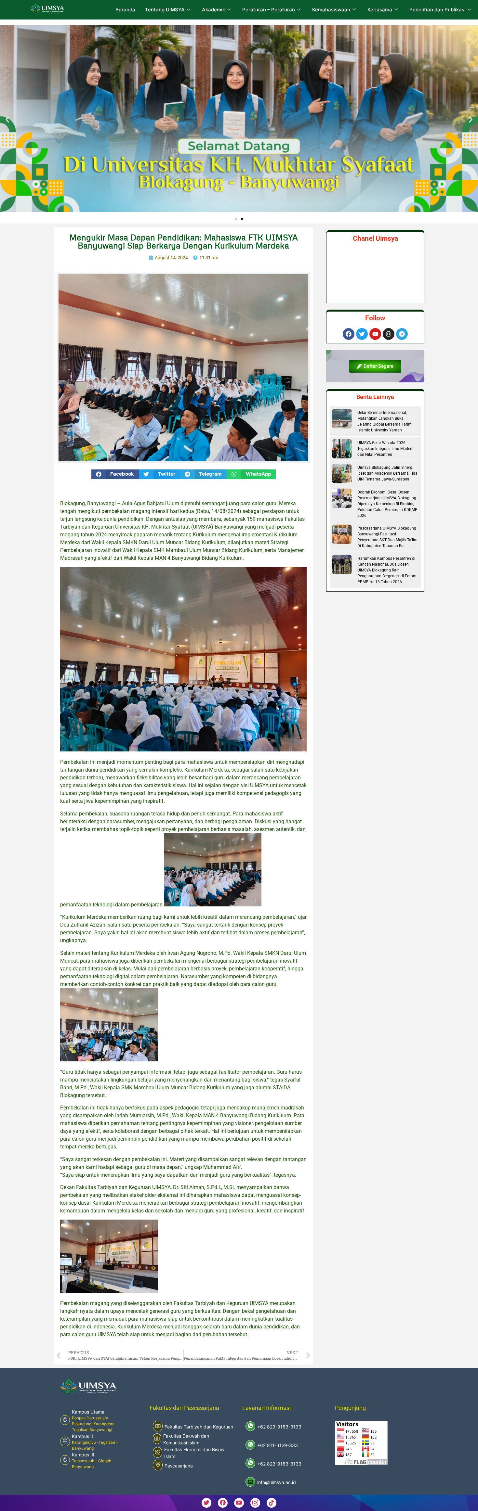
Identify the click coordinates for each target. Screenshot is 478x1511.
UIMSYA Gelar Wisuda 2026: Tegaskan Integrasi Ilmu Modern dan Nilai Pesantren (385, 449)
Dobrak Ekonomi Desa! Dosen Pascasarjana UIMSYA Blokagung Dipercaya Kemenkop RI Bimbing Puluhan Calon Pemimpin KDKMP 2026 (387, 504)
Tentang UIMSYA (165, 9)
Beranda (125, 9)
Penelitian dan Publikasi (437, 9)
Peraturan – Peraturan (268, 9)
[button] (7, 119)
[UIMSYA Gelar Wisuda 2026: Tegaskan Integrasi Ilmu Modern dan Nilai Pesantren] (342, 449)
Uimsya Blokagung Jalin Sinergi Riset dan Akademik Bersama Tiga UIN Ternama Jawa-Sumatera (387, 473)
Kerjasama (379, 9)
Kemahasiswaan (331, 9)
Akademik (213, 9)
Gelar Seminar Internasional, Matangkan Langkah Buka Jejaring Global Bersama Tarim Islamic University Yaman (384, 421)
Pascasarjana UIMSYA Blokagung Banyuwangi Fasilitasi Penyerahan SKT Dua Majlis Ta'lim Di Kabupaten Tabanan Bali (387, 537)
